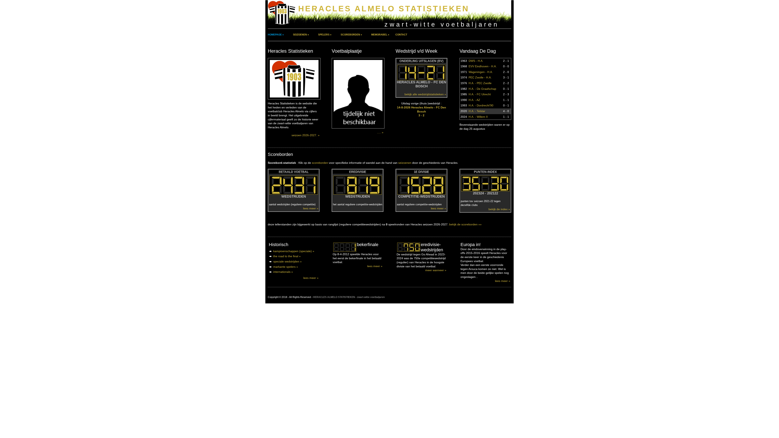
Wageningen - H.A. (481, 72)
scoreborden (320, 162)
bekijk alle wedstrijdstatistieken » (425, 94)
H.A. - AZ (474, 100)
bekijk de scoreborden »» (465, 224)
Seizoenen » (301, 34)
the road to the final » (287, 256)
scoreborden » (351, 34)
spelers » (324, 34)
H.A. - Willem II (478, 116)
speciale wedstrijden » (287, 261)
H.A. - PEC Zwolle (480, 83)
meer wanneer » (435, 270)
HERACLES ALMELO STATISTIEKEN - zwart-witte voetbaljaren (349, 297)
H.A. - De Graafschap (482, 88)
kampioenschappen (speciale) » (293, 251)
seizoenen (404, 162)
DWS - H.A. (476, 60)
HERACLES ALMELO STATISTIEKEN (383, 8)
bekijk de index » (499, 209)
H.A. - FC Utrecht (480, 94)
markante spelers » (285, 266)
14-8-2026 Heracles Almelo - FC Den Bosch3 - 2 (421, 111)
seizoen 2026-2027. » (306, 135)
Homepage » (276, 34)
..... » (380, 132)
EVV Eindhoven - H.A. (483, 66)
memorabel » (380, 34)
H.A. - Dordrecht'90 (481, 105)
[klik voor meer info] (344, 247)
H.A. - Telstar (477, 111)
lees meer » (310, 208)
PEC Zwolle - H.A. (480, 77)
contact (401, 34)
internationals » (283, 271)
